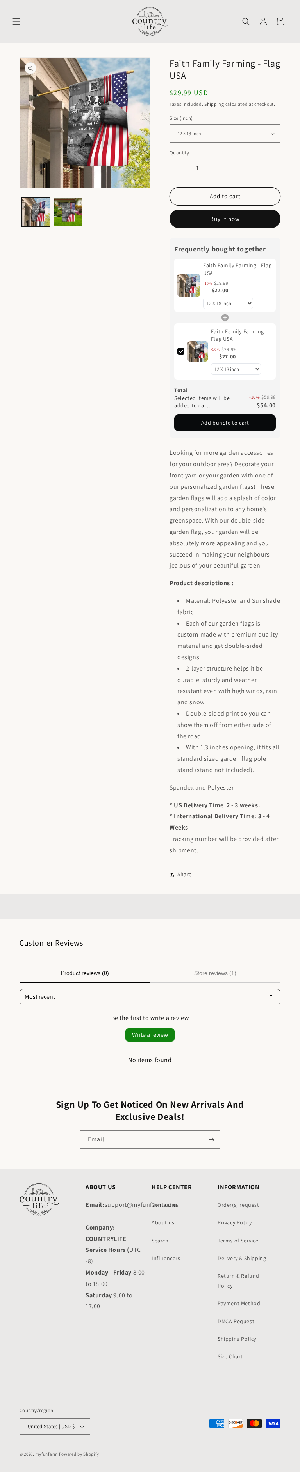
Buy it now (225, 218)
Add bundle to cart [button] (225, 422)
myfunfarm (47, 1454)
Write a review (150, 1035)
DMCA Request (236, 1321)
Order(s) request (238, 1204)
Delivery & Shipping (242, 1258)
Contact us (165, 1204)
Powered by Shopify (79, 1454)
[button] (16, 21)
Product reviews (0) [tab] (85, 973)
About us (163, 1222)
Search (160, 1240)
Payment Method (239, 1303)
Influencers (166, 1258)
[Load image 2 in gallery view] (68, 212)
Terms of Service (238, 1240)
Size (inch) (181, 118)
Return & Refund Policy (238, 1280)
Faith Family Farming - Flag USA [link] (237, 269)
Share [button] (184, 874)
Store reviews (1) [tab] (215, 973)
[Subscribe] (211, 1139)
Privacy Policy (235, 1222)
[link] (188, 285)
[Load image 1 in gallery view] (35, 212)
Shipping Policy (237, 1338)
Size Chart (230, 1356)
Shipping (214, 104)
